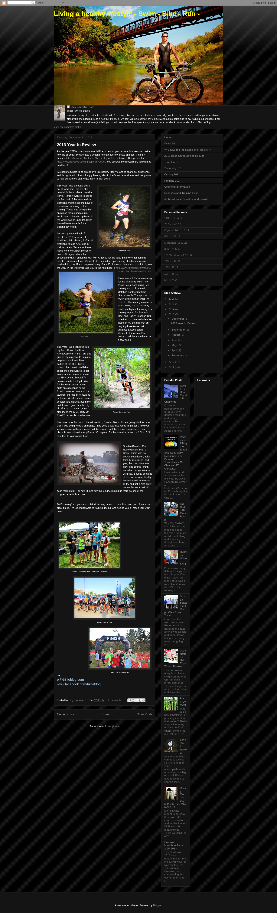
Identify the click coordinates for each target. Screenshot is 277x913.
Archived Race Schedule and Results (186, 199)
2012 (171, 361)
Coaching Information (177, 186)
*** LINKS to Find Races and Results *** (187, 149)
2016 (171, 298)
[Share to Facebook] (140, 700)
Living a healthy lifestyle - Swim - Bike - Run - (127, 14)
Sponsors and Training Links (181, 192)
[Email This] (129, 700)
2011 (171, 366)
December (178, 318)
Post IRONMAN (183, 701)
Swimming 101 (173, 168)
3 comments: (115, 700)
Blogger (157, 905)
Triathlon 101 (172, 161)
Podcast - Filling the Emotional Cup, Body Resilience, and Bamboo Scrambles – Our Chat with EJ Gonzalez (175, 452)
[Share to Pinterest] (143, 700)
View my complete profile (67, 127)
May (175, 345)
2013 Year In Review (76, 144)
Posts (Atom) (112, 726)
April (175, 350)
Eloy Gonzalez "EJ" (82, 107)
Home (105, 714)
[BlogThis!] (133, 700)
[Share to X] (136, 700)
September (179, 329)
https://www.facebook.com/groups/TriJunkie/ (81, 161)
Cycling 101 (171, 174)
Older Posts (144, 714)
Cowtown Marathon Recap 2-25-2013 (174, 845)
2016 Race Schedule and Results (184, 155)
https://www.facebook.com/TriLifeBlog (86, 158)
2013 (171, 314)
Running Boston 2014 (183, 558)
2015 (171, 303)
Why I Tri (169, 143)
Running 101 (172, 180)
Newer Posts (65, 714)
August (176, 334)
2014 (171, 309)
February (177, 355)
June (175, 339)
